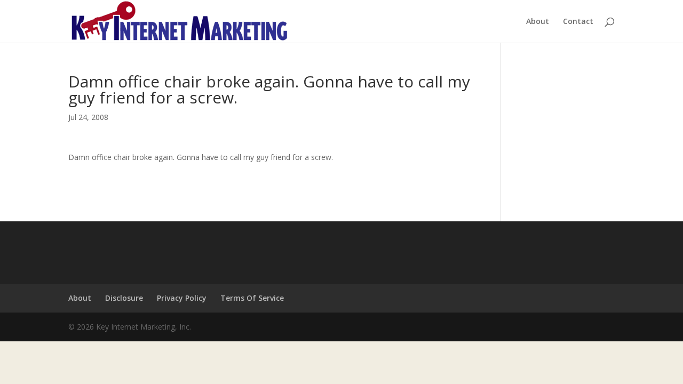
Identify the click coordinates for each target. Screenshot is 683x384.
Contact (578, 22)
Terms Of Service (252, 298)
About (537, 22)
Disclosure (124, 298)
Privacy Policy (182, 298)
